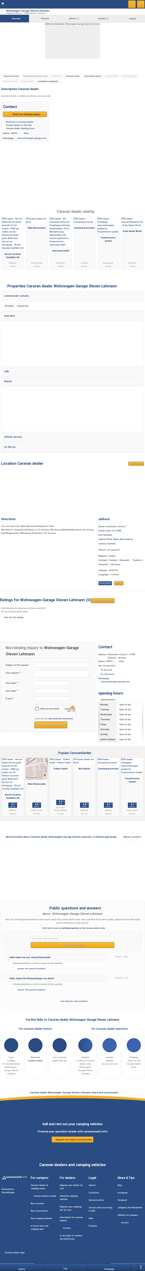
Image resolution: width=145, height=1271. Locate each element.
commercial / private (16, 295)
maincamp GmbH (60, 251)
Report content (132, 836)
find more (35, 1059)
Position (44, 18)
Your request (12, 673)
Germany (111, 543)
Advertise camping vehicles (69, 1197)
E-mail (9, 699)
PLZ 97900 (116, 531)
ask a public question (73, 945)
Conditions (94, 1193)
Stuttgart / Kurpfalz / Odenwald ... (114, 560)
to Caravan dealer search (3, 11)
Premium (139, 214)
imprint (92, 1185)
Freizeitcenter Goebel (108, 239)
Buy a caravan (37, 1203)
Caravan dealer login (14, 1252)
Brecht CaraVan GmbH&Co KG (13, 256)
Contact (118, 583)
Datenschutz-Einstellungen (8, 1191)
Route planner (137, 464)
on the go (10, 446)
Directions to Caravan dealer (19, 122)
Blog (120, 1185)
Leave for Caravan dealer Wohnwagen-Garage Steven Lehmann (11, 1065)
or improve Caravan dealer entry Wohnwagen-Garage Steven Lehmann (85, 1065)
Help (91, 1218)
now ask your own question (74, 1001)
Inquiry (132, 18)
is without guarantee (104, 836)
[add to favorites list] (3, 26)
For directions (107, 674)
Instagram (122, 1193)
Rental (8, 381)
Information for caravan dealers (71, 1219)
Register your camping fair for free (70, 1208)
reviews (102, 18)
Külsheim (107, 535)
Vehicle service (13, 436)
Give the (14, 617)
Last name (11, 691)
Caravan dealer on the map (18, 125)
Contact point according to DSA (100, 1209)
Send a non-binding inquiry (51, 724)
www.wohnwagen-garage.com (31, 138)
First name (11, 683)
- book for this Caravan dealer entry (134, 1062)
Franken (112, 556)
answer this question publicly (31, 968)
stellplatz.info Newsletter (130, 1207)
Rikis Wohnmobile (37, 228)
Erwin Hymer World (132, 231)
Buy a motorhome (39, 1211)
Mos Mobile (84, 769)
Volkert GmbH (61, 769)
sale (6, 371)
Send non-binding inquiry (26, 114)
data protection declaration (60, 718)
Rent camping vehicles (41, 1218)
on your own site (110, 1060)
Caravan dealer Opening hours (20, 128)
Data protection (96, 1200)
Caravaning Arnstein (84, 228)
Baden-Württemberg (123, 539)
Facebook (122, 1200)
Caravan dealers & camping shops (39, 1187)
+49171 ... (15, 133)
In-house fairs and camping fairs (39, 1227)
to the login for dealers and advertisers (71, 1237)
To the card (106, 670)
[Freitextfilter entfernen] (132, 4)
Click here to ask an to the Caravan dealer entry (73, 928)
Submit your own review (104, 601)
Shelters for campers (128, 1215)
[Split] (134, 1267)
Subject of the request (17, 665)
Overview (15, 18)
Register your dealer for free (71, 1187)
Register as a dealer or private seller (73, 1139)
